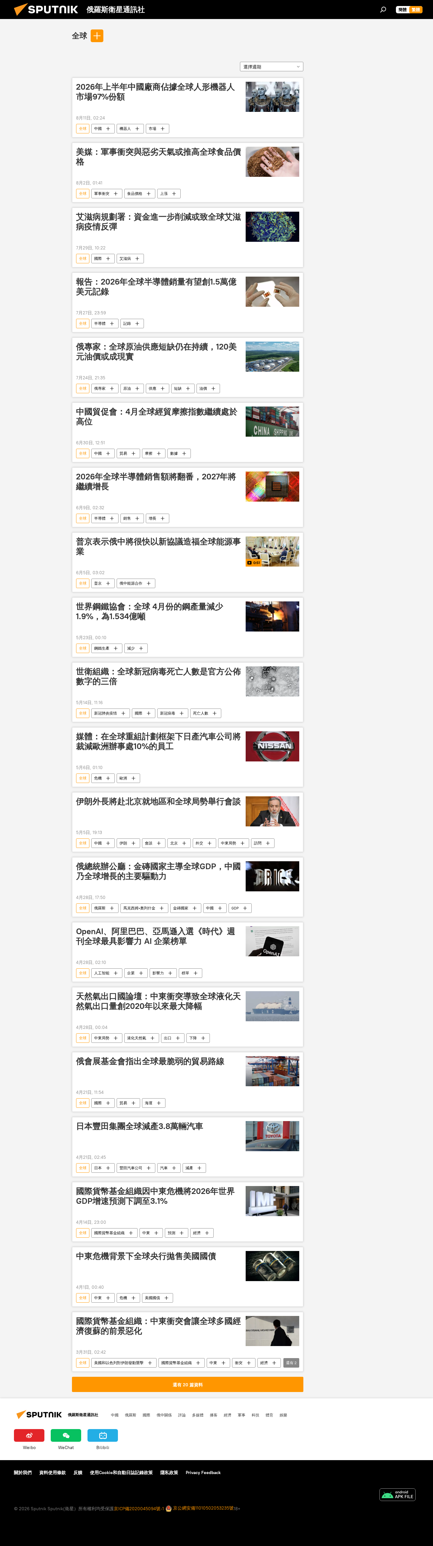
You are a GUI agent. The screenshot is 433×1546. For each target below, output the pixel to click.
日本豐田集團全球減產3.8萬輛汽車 (139, 1126)
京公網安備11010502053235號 (203, 1508)
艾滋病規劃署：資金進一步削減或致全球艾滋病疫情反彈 (158, 222)
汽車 (164, 1167)
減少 (131, 648)
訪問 (258, 843)
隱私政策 (169, 1472)
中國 (98, 128)
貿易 (123, 453)
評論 (182, 1415)
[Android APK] (397, 1495)
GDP (235, 908)
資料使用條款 (52, 1472)
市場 (152, 128)
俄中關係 (164, 1415)
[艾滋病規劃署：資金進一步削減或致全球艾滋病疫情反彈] (272, 227)
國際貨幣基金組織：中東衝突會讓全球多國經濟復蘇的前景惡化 (158, 1326)
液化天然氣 (136, 1038)
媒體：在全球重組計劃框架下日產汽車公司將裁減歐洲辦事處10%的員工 (158, 741)
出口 (167, 1038)
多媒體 (198, 1415)
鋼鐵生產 (101, 648)
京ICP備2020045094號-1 (139, 1508)
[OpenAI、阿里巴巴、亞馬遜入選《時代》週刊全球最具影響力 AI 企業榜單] (272, 941)
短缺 (178, 388)
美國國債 (152, 1297)
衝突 (238, 1362)
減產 (189, 1167)
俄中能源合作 (131, 583)
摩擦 (148, 453)
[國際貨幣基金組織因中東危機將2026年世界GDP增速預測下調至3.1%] (272, 1201)
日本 (98, 1167)
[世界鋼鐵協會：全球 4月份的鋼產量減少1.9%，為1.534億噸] (272, 616)
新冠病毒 (167, 713)
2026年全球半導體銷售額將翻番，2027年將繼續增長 (156, 481)
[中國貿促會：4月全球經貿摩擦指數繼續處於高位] (272, 422)
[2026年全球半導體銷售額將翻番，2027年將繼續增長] (272, 486)
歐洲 (123, 778)
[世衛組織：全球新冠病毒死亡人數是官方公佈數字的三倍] (272, 681)
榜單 (185, 973)
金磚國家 (180, 908)
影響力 (158, 973)
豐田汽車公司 (131, 1167)
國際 (98, 258)
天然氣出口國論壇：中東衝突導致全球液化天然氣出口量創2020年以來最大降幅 (158, 1001)
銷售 (127, 518)
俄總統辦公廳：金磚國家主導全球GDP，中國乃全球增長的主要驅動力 (158, 871)
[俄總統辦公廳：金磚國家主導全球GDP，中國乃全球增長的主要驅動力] (272, 876)
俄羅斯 (100, 908)
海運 (148, 1102)
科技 (255, 1415)
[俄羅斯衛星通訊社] (48, 17)
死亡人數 (200, 713)
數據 (174, 453)
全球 (79, 35)
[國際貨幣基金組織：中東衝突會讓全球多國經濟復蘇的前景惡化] (272, 1331)
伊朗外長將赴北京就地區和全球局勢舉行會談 (158, 801)
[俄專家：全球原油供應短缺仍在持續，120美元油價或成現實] (272, 357)
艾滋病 (125, 258)
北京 (174, 843)
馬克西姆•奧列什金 (139, 908)
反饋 (78, 1472)
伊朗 (123, 843)
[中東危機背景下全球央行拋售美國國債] (272, 1266)
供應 (152, 388)
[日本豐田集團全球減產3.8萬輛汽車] (272, 1136)
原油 (127, 388)
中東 (146, 1232)
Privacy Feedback (203, 1472)
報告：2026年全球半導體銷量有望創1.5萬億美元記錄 (156, 287)
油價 (203, 388)
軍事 (241, 1415)
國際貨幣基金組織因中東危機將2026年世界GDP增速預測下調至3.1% (155, 1196)
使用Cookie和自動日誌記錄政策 (121, 1472)
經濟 (197, 1232)
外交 (199, 843)
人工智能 (101, 973)
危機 (98, 778)
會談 (148, 843)
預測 (171, 1232)
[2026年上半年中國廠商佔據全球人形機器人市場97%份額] (272, 97)
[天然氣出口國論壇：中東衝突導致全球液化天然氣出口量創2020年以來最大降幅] (272, 1006)
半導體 (100, 323)
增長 (152, 518)
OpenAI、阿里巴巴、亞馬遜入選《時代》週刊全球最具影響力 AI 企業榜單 (155, 936)
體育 (269, 1415)
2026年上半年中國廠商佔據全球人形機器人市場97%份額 (155, 92)
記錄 (127, 323)
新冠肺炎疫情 (105, 713)
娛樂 (283, 1415)
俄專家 (100, 388)
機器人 (125, 128)
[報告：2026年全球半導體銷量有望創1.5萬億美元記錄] (272, 292)
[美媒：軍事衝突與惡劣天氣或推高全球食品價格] (272, 162)
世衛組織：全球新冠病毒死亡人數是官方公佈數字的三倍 (158, 676)
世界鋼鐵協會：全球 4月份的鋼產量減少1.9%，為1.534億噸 (149, 611)
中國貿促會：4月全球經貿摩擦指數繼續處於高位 (156, 417)
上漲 (164, 193)
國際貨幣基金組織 (109, 1232)
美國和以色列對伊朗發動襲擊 (119, 1362)
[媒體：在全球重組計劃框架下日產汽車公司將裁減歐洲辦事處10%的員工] (272, 746)
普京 (98, 583)
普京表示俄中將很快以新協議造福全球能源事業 (158, 546)
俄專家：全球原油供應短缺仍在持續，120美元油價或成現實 (156, 352)
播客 (213, 1415)
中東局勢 (228, 843)
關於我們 (23, 1472)
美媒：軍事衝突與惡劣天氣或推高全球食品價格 (158, 157)
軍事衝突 (101, 193)
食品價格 (134, 193)
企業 (131, 973)
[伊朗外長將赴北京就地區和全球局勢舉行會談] (272, 811)
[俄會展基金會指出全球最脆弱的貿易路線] (272, 1071)
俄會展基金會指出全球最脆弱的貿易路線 (150, 1061)
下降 (193, 1038)
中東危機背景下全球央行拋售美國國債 (146, 1256)
